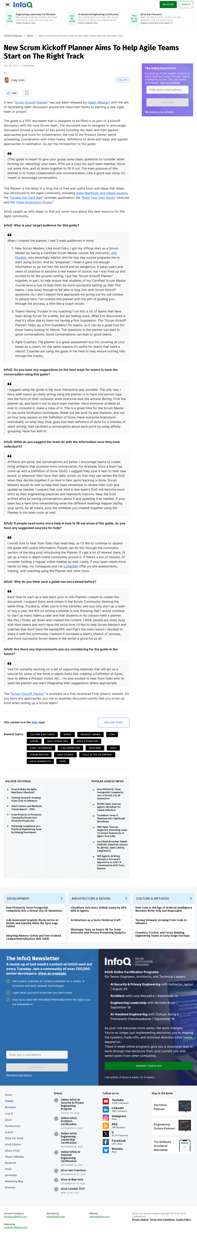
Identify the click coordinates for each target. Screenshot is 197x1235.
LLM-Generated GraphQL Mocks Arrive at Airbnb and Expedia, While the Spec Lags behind (32, 923)
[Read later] (27, 93)
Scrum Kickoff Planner (31, 102)
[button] (167, 102)
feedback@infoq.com (15, 1216)
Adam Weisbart (99, 102)
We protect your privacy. (159, 111)
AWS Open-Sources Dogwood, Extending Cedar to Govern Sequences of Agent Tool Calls (112, 832)
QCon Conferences (13, 1122)
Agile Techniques (41, 748)
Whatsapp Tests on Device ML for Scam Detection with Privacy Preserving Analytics (98, 931)
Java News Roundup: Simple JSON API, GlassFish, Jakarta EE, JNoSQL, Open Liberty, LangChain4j (112, 846)
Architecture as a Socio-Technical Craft (95, 920)
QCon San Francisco (73, 1170)
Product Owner (91, 734)
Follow (122, 80)
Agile (35, 722)
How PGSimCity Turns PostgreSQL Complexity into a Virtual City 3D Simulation (110, 794)
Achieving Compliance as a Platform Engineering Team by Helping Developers (26, 829)
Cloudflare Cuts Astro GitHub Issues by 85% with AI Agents (99, 909)
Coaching (95, 748)
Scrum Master (39, 754)
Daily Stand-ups (57, 741)
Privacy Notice (140, 1219)
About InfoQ (12, 1150)
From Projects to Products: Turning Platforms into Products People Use (26, 817)
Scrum (34, 741)
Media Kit (10, 1162)
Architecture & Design (91, 898)
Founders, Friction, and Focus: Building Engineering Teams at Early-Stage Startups (162, 934)
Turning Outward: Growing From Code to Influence (26, 799)
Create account (10, 1104)
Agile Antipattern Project (35, 202)
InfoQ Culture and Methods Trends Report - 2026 (26, 808)
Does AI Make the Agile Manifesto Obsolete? (24, 791)
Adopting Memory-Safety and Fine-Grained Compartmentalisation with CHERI (33, 937)
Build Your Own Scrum (99, 197)
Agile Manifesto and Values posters (102, 193)
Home (8, 1094)
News (30, 35)
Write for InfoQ (14, 1138)
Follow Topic (113, 722)
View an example (170, 82)
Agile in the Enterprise (97, 754)
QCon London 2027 (73, 1188)
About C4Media (14, 1156)
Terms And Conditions (162, 1219)
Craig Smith (18, 80)
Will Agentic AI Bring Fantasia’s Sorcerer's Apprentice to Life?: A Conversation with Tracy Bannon (110, 862)
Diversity (10, 1187)
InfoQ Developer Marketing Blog (14, 1175)
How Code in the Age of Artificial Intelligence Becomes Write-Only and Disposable (163, 909)
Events (9, 1132)
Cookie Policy (183, 1219)
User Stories (65, 754)
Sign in (186, 4)
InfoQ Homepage (13, 35)
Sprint (67, 734)
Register (168, 4)
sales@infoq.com (56, 1216)
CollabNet (70, 566)
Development (18, 898)
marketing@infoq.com (16, 1227)
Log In (9, 1113)
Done (63, 761)
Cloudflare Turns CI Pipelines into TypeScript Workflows (111, 818)
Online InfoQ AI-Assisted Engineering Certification (71, 1157)
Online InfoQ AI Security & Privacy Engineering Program (72, 1104)
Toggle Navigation (7, 4)
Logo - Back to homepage (23, 4)
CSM (112, 734)
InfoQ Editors (13, 1144)
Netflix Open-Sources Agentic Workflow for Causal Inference (109, 807)
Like (14, 93)
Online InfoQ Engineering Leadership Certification (69, 1138)
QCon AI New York (72, 1179)
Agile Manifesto (40, 761)
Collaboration (70, 748)
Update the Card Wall (26, 197)
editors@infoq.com (99, 1216)
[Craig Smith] (7, 80)
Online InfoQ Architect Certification (69, 1121)
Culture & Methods (42, 734)
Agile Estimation (87, 741)
